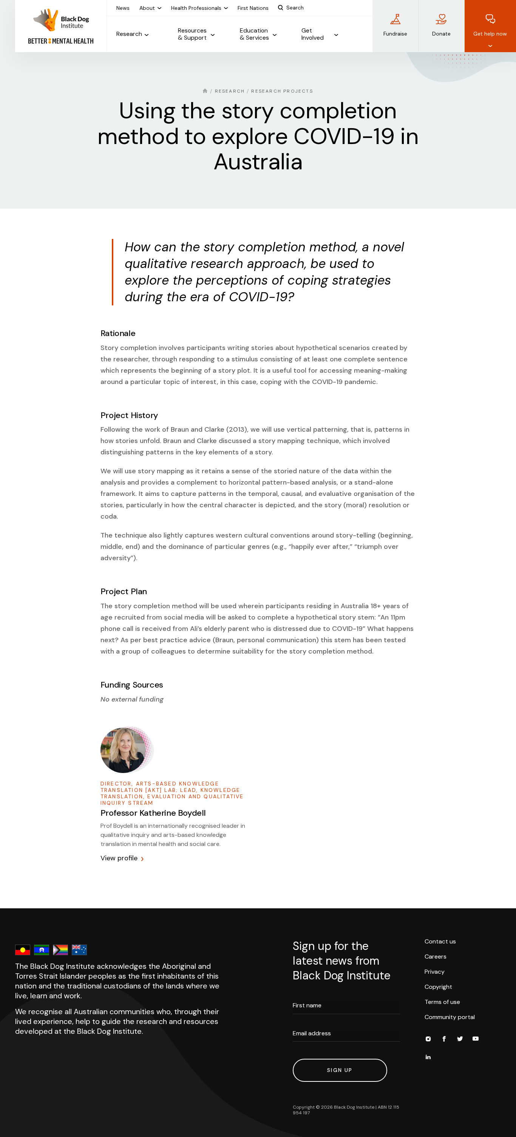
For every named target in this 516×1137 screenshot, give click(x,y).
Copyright (438, 987)
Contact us (440, 941)
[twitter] (460, 1040)
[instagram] (428, 1040)
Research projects (282, 91)
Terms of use (442, 1002)
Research (230, 91)
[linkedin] (428, 1058)
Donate (441, 33)
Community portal (450, 1017)
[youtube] (476, 1040)
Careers (435, 956)
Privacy (435, 972)
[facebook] (444, 1040)
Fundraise (395, 33)
